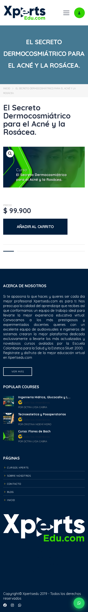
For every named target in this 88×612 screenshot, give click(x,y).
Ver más (18, 371)
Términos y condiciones (44, 550)
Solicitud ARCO (44, 571)
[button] (10, 153)
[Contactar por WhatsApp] (79, 603)
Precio (7, 205)
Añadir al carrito (35, 226)
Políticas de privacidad (44, 557)
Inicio (6, 88)
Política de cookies (44, 564)
